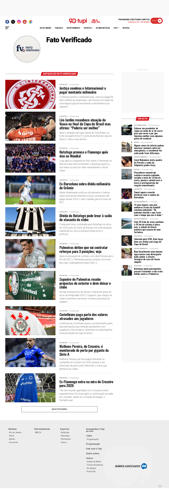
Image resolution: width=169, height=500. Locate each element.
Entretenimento (73, 27)
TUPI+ (89, 436)
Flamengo (65, 436)
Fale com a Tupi (94, 448)
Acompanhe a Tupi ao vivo (95, 430)
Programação (93, 439)
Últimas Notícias (103, 27)
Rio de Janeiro (45, 27)
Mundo (12, 439)
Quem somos (92, 453)
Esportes (87, 27)
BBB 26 (38, 432)
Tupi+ (116, 27)
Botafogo (65, 432)
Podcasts (59, 27)
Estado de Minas (94, 461)
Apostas (126, 27)
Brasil (11, 436)
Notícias (12, 429)
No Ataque (91, 468)
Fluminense (66, 439)
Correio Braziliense (95, 465)
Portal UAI (91, 471)
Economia (13, 442)
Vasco (64, 442)
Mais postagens (59, 409)
